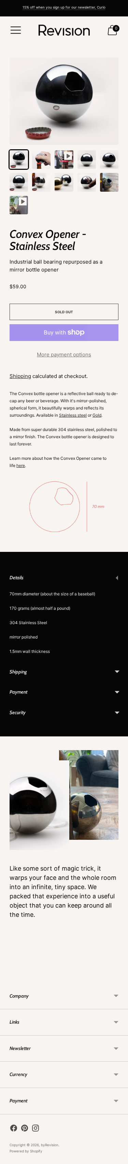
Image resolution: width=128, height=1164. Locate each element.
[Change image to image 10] (109, 182)
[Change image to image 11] (19, 205)
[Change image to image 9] (86, 182)
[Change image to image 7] (41, 182)
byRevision (49, 1145)
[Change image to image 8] (64, 182)
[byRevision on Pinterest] (24, 1129)
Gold (97, 415)
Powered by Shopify (26, 1151)
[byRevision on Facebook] (14, 1129)
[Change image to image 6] (19, 182)
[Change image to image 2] (41, 159)
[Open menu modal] (15, 30)
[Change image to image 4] (86, 159)
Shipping (20, 376)
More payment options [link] (64, 354)
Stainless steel (73, 415)
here (20, 465)
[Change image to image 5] (109, 159)
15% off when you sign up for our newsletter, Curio (64, 7)
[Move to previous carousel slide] (9, 978)
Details (17, 577)
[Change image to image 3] (64, 159)
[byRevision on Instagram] (35, 1129)
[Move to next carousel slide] (118, 978)
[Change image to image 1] (19, 159)
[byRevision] (64, 30)
